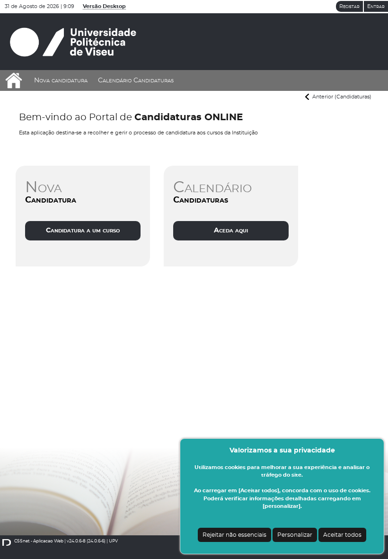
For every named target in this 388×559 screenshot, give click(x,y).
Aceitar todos (342, 535)
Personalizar (294, 535)
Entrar (376, 6)
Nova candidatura (61, 80)
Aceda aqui (231, 230)
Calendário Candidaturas (136, 80)
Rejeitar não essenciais (234, 535)
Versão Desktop (104, 6)
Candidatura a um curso (83, 230)
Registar (349, 6)
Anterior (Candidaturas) (341, 96)
